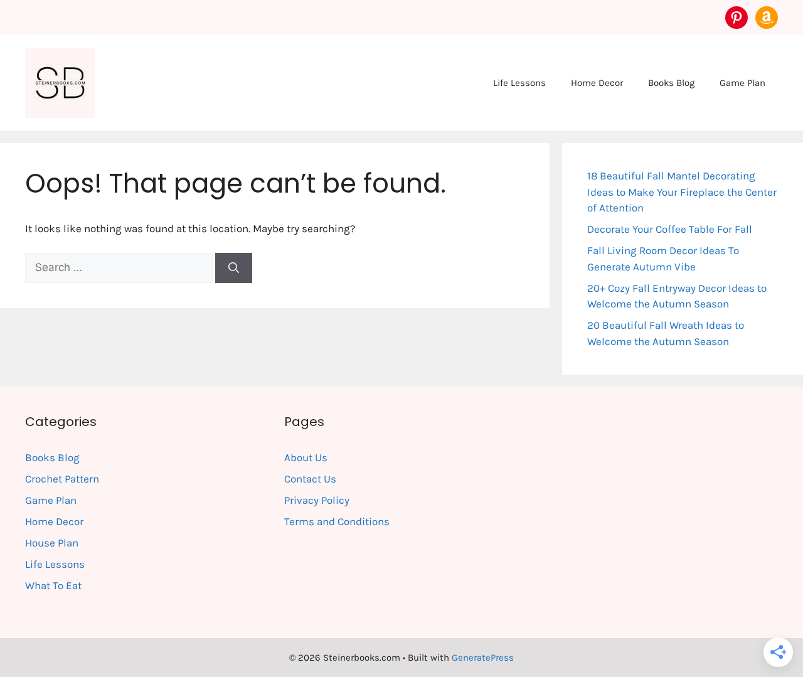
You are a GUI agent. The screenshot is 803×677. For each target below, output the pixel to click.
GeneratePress (483, 657)
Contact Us (310, 478)
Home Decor (597, 82)
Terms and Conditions (337, 521)
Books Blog (671, 82)
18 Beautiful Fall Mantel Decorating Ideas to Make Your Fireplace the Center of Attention (682, 191)
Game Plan (742, 82)
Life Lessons (519, 82)
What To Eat (53, 585)
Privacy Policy (316, 500)
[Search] (233, 268)
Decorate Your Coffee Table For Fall (669, 229)
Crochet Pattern (62, 478)
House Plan (51, 542)
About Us (305, 457)
